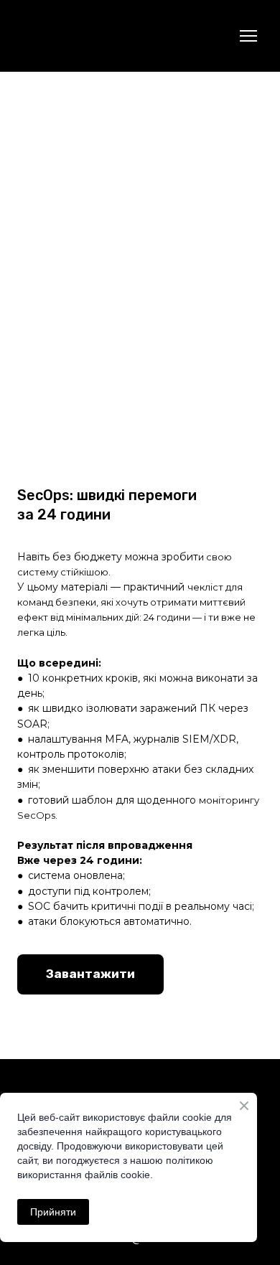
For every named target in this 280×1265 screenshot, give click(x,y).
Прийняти (53, 1212)
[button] (90, 974)
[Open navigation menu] (248, 36)
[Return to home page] (41, 36)
